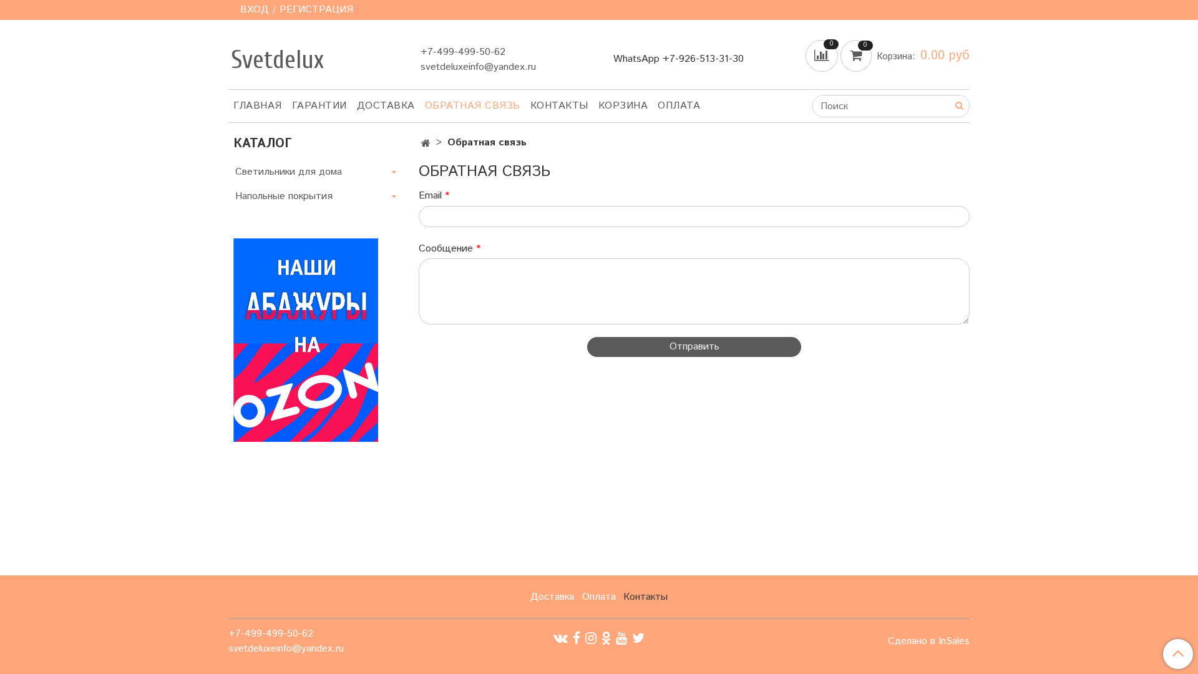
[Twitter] (638, 638)
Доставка (386, 106)
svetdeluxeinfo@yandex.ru (478, 67)
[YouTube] (621, 638)
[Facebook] (576, 638)
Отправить (694, 346)
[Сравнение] (823, 56)
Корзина (623, 106)
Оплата (679, 106)
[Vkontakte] (560, 638)
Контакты (559, 106)
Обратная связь (472, 106)
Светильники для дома (288, 172)
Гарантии (319, 106)
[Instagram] (591, 638)
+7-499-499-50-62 (463, 52)
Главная (257, 106)
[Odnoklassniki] (606, 638)
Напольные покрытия (284, 196)
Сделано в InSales (929, 642)
